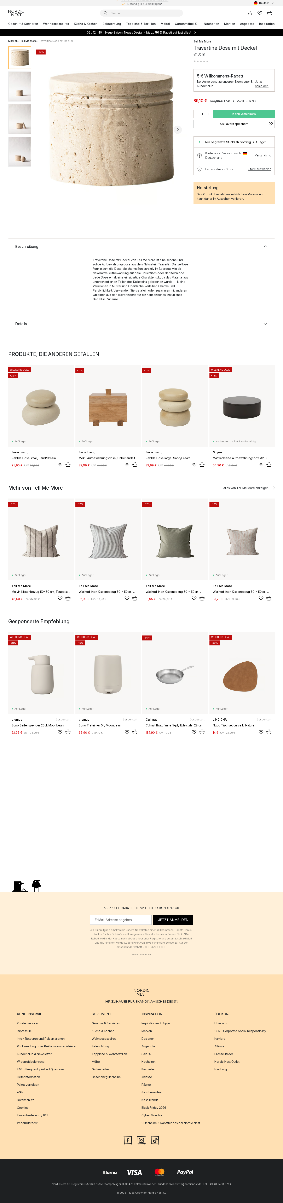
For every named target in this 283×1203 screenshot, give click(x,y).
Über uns (220, 1023)
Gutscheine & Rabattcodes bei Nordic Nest (171, 1123)
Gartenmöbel (100, 1069)
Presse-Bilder (223, 1054)
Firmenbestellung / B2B (32, 1115)
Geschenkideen (152, 1092)
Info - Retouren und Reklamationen (41, 1038)
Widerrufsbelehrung (31, 1061)
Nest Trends (150, 1100)
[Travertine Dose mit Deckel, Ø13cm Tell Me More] (111, 129)
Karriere (219, 1038)
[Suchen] (105, 13)
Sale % (146, 1054)
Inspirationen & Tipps (156, 1023)
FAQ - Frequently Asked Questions (40, 1069)
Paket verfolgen (28, 1084)
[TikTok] (155, 1140)
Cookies (22, 1107)
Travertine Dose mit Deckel (56, 40)
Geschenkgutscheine (106, 1077)
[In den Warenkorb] (67, 464)
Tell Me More (28, 40)
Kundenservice (27, 1023)
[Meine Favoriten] (260, 13)
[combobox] (264, 3)
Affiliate (219, 1046)
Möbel (165, 23)
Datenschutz (25, 1100)
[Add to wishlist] (60, 464)
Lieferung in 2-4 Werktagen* (144, 3)
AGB (20, 1092)
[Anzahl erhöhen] (208, 114)
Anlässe (147, 1077)
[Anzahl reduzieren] (196, 114)
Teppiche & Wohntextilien (109, 1054)
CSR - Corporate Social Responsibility (240, 1031)
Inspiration (267, 23)
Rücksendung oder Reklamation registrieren (47, 1046)
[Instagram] (141, 1140)
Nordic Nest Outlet (226, 1061)
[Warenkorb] (270, 13)
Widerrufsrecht (27, 1123)
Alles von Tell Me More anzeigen (245, 488)
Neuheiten (211, 23)
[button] (201, 61)
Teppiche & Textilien (141, 23)
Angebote (247, 23)
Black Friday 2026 (154, 1107)
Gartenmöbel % (186, 23)
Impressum (24, 1031)
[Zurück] (45, 130)
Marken (229, 23)
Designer (148, 1038)
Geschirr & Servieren (23, 23)
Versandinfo (263, 155)
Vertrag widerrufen (141, 954)
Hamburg (220, 1069)
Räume (146, 1084)
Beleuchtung (112, 23)
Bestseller (148, 1069)
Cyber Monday (152, 1115)
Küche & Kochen (86, 23)
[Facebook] (128, 1140)
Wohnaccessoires (56, 23)
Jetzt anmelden (261, 84)
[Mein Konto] (250, 13)
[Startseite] (16, 13)
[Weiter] (178, 130)
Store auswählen (259, 169)
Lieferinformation (28, 1077)
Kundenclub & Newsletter (34, 1054)
